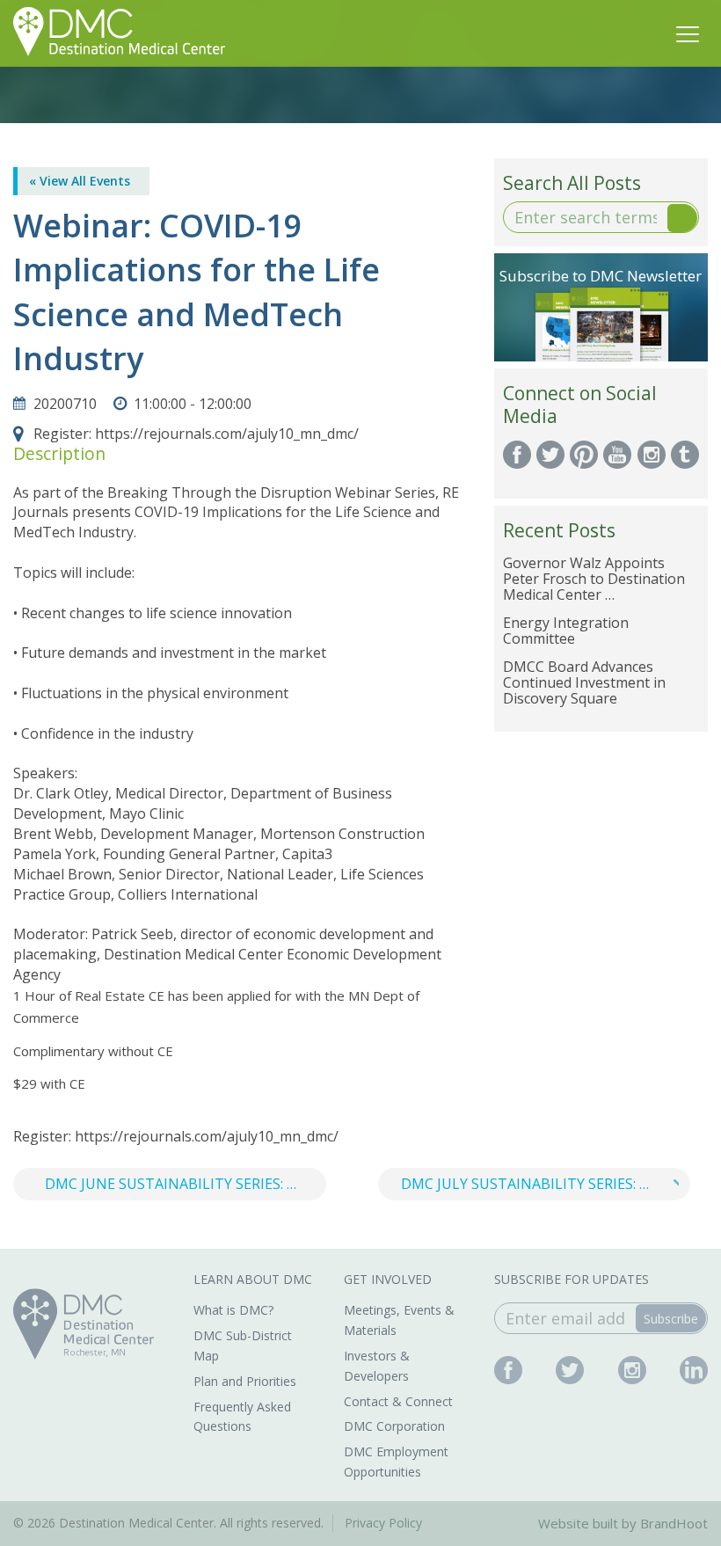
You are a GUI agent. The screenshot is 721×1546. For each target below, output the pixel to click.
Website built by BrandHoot (623, 1523)
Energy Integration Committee (566, 630)
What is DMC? (233, 1310)
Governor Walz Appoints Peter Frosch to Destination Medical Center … (594, 578)
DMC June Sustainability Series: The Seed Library (185, 1183)
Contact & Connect (398, 1401)
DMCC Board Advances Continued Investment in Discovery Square (584, 682)
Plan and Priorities (244, 1381)
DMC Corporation (394, 1426)
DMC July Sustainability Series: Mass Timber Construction (546, 1183)
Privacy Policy (383, 1522)
